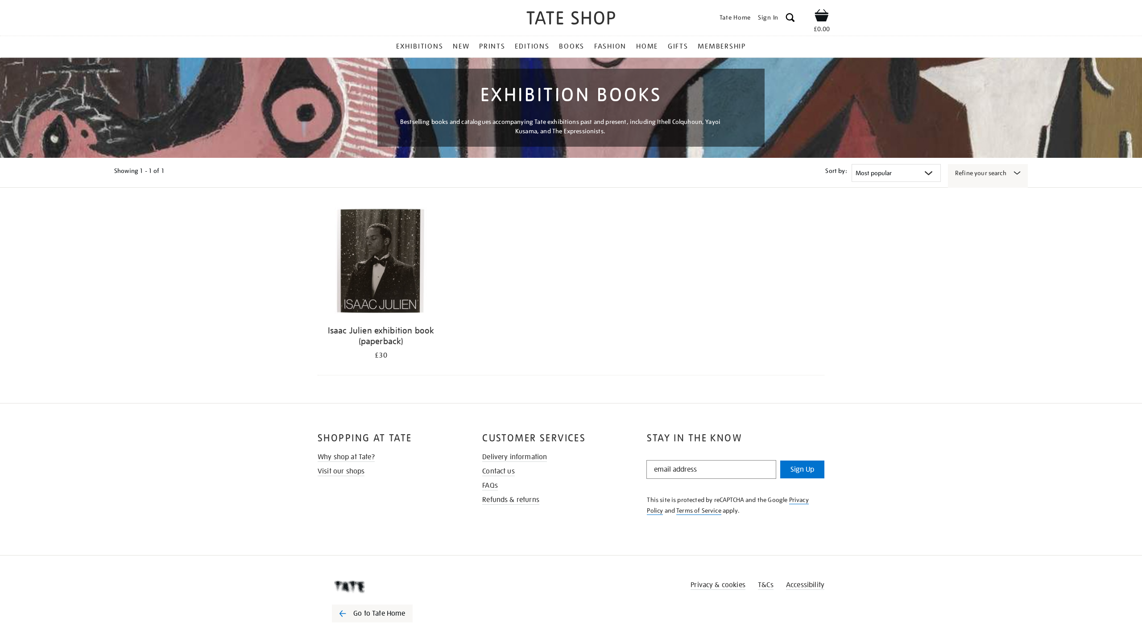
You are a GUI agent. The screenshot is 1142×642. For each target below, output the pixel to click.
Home (647, 46)
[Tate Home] (388, 586)
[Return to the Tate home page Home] (571, 19)
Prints (492, 46)
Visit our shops (341, 471)
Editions (532, 46)
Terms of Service (698, 510)
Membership (722, 46)
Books (571, 46)
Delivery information (514, 457)
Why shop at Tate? (346, 457)
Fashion (610, 46)
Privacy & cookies (718, 584)
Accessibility (805, 584)
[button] (790, 19)
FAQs (490, 485)
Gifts (678, 46)
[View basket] (822, 17)
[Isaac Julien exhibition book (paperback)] (381, 262)
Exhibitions (419, 46)
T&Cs (766, 584)
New (461, 46)
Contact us (498, 471)
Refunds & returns (510, 499)
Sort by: (836, 171)
